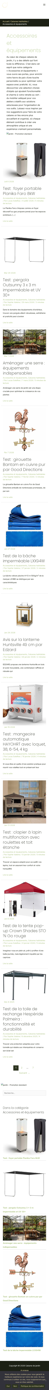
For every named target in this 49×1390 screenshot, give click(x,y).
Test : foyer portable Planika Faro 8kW (22, 191)
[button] (19, 134)
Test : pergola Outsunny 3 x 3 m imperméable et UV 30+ (22, 287)
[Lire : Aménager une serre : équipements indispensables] (24, 342)
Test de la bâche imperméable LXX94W (24, 558)
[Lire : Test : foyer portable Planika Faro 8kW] (24, 161)
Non (15, 1386)
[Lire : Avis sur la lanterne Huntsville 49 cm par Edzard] (24, 613)
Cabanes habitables (36, 198)
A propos (24, 1370)
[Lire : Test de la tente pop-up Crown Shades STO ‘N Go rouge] (24, 899)
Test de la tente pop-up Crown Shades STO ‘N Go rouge (24, 931)
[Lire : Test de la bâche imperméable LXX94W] (24, 525)
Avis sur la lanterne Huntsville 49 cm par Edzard (22, 645)
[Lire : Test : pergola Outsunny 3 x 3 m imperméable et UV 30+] (24, 249)
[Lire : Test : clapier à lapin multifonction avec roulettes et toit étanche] (24, 802)
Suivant (24, 1072)
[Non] (45, 1380)
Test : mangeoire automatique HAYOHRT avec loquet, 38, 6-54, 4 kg (24, 741)
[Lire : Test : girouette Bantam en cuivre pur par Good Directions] (24, 429)
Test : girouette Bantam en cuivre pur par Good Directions (24, 464)
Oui (8, 1386)
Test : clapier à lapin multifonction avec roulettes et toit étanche (22, 839)
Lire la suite (8, 220)
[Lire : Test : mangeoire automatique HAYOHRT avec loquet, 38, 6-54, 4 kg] (24, 704)
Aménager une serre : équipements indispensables (24, 368)
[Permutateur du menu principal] (44, 4)
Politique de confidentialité (32, 1386)
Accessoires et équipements (15, 198)
